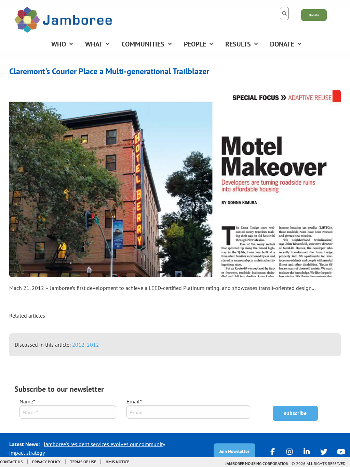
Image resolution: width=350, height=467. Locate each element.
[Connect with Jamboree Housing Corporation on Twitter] (324, 451)
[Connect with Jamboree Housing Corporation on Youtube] (341, 451)
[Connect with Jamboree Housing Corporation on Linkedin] (306, 451)
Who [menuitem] (58, 44)
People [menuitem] (195, 44)
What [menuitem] (94, 44)
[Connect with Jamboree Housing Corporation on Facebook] (272, 451)
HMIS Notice (117, 461)
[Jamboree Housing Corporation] (63, 19)
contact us (11, 461)
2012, (79, 344)
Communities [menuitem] (143, 44)
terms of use (83, 461)
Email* (134, 401)
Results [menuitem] (238, 44)
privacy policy (46, 461)
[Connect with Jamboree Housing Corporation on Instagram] (289, 451)
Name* (27, 401)
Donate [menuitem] (282, 44)
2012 (93, 344)
